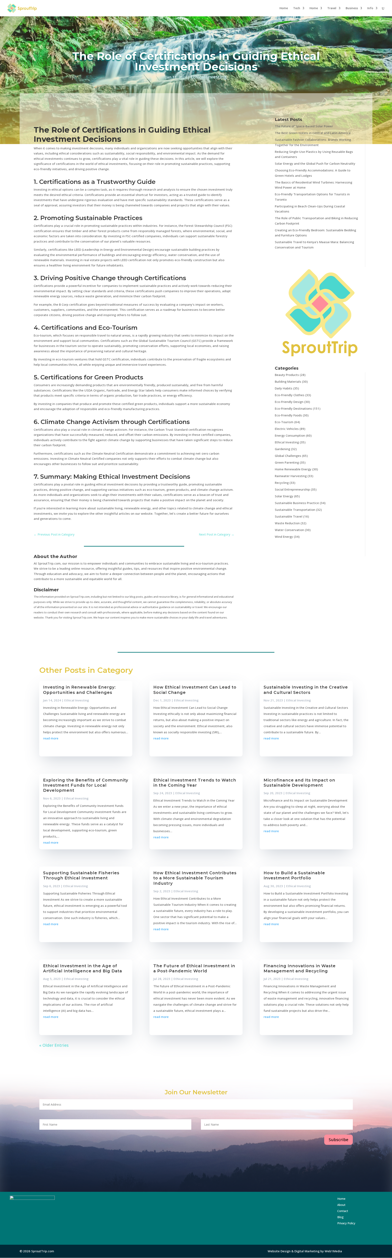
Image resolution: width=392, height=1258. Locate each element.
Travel (331, 8)
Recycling (282, 483)
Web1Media (333, 1251)
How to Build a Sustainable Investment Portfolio (294, 875)
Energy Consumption (290, 435)
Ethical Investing (209, 77)
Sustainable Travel (288, 516)
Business (352, 8)
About (351, 1205)
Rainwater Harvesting (291, 476)
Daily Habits (283, 388)
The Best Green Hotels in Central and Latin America (313, 133)
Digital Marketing (307, 1251)
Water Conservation (289, 530)
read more (50, 738)
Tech (296, 8)
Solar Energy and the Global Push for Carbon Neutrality (315, 163)
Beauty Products (287, 375)
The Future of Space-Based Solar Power (304, 126)
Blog (350, 1217)
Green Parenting (287, 462)
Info (370, 8)
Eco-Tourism (284, 422)
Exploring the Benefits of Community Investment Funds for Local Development (85, 785)
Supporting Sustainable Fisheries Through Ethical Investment (81, 875)
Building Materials (288, 381)
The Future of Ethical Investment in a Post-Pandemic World (194, 968)
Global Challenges (288, 456)
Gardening (282, 449)
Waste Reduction (287, 523)
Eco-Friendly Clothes (289, 395)
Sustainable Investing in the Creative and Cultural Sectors (306, 690)
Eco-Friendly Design (289, 402)
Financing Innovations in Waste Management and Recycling (300, 968)
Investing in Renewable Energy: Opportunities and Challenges (79, 690)
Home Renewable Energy (293, 469)
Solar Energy (284, 496)
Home (284, 8)
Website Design (279, 1251)
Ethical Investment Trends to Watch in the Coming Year (194, 783)
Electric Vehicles (287, 429)
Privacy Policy (346, 1223)
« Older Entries (54, 1045)
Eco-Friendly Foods (288, 415)
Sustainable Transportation (295, 510)
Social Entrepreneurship (292, 489)
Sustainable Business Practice (297, 503)
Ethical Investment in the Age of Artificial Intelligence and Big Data (82, 968)
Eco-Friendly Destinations (293, 408)
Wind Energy (284, 537)
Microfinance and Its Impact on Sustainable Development (299, 783)
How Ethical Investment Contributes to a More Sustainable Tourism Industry (195, 878)
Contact (352, 1211)
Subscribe (338, 1139)
